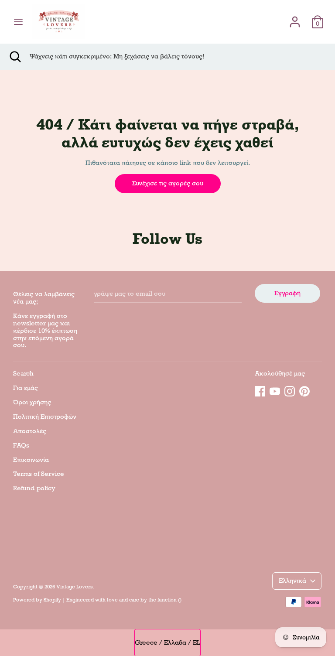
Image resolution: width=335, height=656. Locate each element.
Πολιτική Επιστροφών (44, 416)
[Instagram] (289, 390)
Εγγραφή (287, 293)
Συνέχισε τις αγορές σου (167, 183)
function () (169, 600)
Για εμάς (25, 388)
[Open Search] (15, 56)
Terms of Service (38, 474)
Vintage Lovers (74, 587)
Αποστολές (29, 431)
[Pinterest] (304, 390)
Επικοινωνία (31, 460)
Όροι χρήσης (32, 402)
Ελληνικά (292, 580)
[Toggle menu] (18, 22)
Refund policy (34, 488)
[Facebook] (260, 390)
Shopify (52, 600)
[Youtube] (275, 390)
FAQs (21, 445)
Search (23, 373)
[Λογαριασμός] (295, 18)
